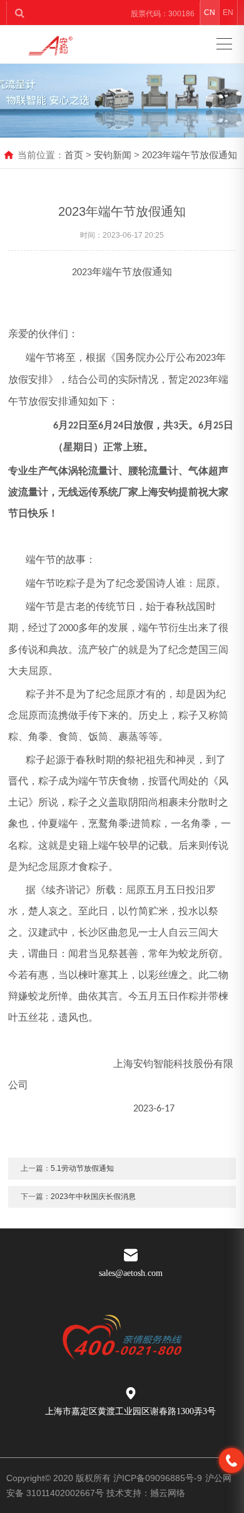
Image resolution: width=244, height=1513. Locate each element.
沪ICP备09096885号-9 (157, 1478)
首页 (73, 154)
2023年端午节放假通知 (189, 154)
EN (228, 12)
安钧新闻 (112, 154)
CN (209, 12)
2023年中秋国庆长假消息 (93, 1196)
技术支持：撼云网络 (145, 1493)
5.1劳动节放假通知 (82, 1168)
